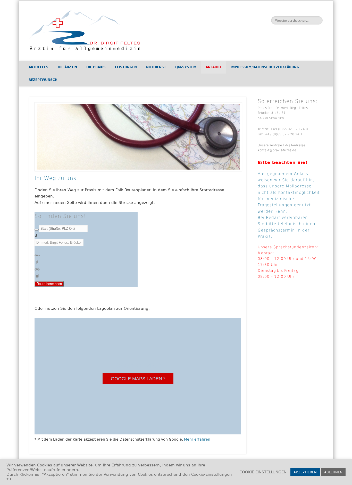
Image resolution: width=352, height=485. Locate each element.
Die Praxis (96, 67)
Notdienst (156, 67)
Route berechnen (49, 284)
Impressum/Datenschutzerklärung (265, 67)
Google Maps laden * (138, 378)
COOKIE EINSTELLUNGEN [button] (263, 472)
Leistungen (126, 67)
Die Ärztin (67, 67)
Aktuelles (38, 67)
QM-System (185, 67)
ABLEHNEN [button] (333, 472)
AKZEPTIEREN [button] (305, 472)
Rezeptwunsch (43, 80)
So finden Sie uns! (60, 216)
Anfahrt (213, 67)
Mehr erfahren (197, 439)
